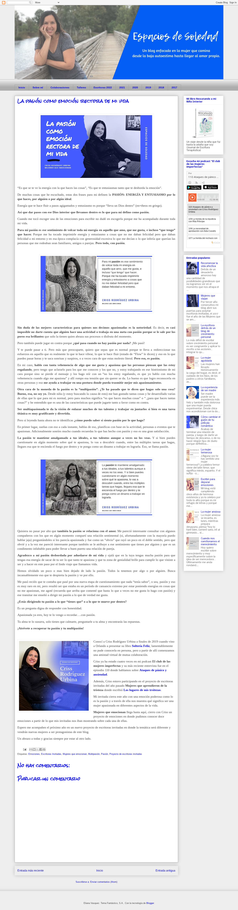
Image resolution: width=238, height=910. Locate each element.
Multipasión (94, 754)
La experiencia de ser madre (209, 389)
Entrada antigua (165, 870)
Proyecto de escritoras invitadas (125, 754)
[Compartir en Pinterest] (44, 749)
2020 (135, 87)
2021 (122, 87)
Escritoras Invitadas (51, 754)
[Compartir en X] (37, 749)
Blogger (150, 903)
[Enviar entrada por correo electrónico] (24, 749)
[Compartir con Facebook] (41, 749)
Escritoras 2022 (103, 87)
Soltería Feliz (141, 646)
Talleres (81, 87)
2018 (161, 87)
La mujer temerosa (206, 451)
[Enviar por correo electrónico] (31, 749)
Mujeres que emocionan (75, 754)
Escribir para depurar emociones (208, 482)
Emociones (34, 754)
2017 (174, 87)
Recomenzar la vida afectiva (209, 265)
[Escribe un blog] (34, 749)
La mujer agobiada (206, 359)
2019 (148, 87)
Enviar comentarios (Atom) (103, 882)
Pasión (104, 754)
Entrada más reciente (30, 870)
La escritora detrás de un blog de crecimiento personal (208, 331)
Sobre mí (38, 87)
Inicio (21, 87)
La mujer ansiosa (210, 511)
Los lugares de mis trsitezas (142, 690)
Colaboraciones (60, 87)
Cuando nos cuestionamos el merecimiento (210, 541)
